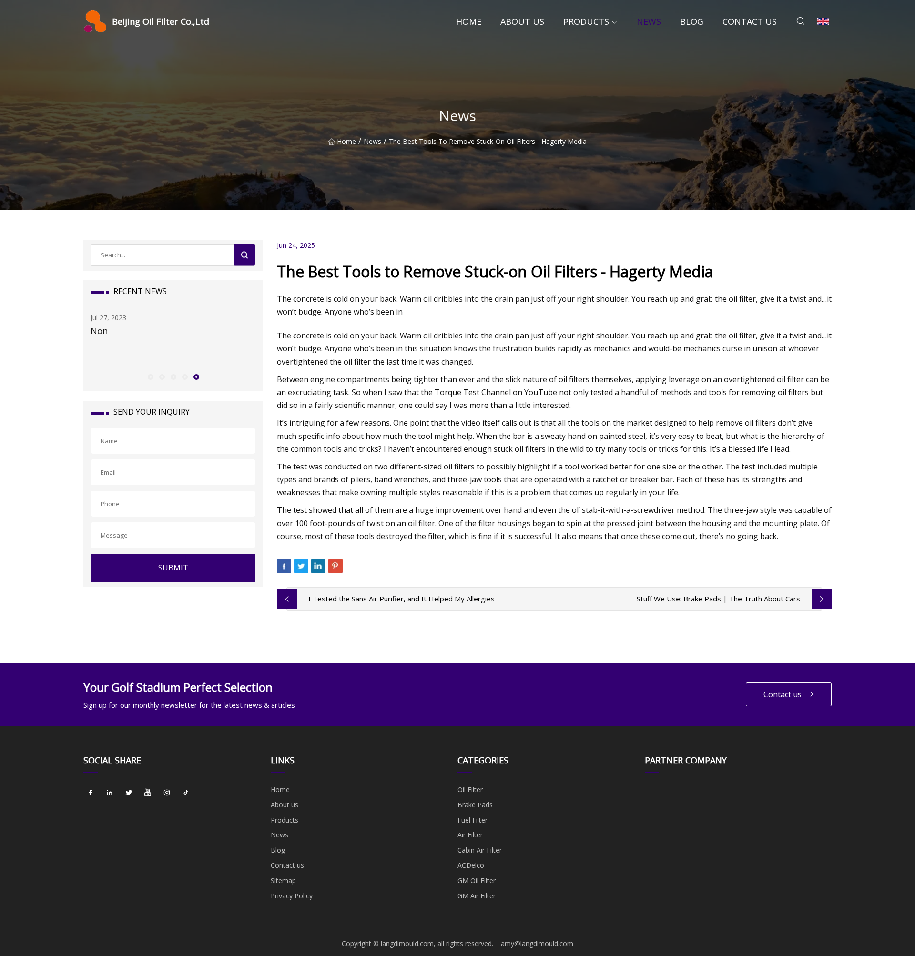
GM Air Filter (477, 895)
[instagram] (167, 793)
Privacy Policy (292, 895)
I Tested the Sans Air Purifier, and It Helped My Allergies (401, 598)
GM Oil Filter (477, 880)
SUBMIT (173, 567)
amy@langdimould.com (537, 943)
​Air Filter (470, 834)
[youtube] (148, 793)
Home (468, 21)
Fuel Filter (473, 819)
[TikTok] (186, 793)
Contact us (749, 21)
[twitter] (129, 793)
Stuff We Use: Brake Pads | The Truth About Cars (718, 598)
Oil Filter (470, 789)
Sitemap (283, 880)
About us (522, 21)
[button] (150, 376)
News (649, 21)
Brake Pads (475, 804)
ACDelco (471, 865)
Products (586, 21)
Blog (691, 21)
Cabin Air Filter (480, 849)
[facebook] (90, 793)
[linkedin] (109, 793)
